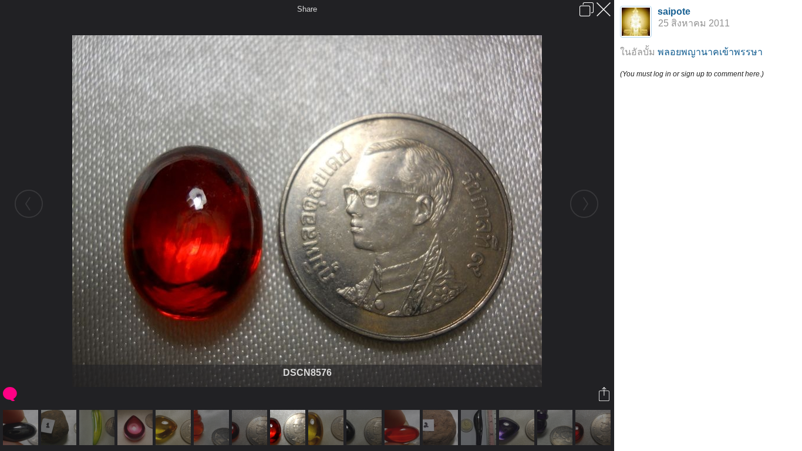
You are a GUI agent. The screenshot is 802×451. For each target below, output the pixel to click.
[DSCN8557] (518, 427)
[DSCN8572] (365, 427)
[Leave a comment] (11, 394)
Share (307, 9)
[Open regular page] (586, 9)
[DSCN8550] (327, 427)
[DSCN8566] (22, 427)
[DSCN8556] (175, 427)
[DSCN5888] (136, 427)
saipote (674, 11)
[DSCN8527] (60, 427)
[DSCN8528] (442, 427)
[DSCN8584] (594, 427)
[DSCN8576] (289, 427)
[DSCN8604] (213, 427)
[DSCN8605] (556, 427)
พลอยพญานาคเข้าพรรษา (710, 52)
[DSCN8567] (404, 427)
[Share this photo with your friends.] (605, 394)
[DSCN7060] (98, 427)
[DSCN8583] (251, 427)
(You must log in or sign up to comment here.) (692, 74)
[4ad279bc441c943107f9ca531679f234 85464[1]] (480, 427)
